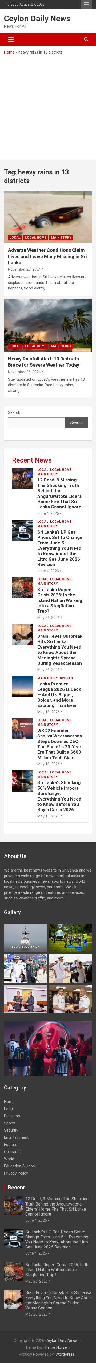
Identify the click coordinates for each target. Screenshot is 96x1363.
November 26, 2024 (24, 372)
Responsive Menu (86, 4)
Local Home (35, 237)
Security (11, 1130)
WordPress (65, 1354)
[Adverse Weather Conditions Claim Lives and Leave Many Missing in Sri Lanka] (48, 217)
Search (14, 412)
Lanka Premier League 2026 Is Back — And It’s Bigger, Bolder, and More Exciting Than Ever (59, 694)
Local (15, 237)
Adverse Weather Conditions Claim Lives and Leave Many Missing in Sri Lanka (47, 256)
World (9, 1159)
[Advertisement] (48, 105)
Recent (16, 1187)
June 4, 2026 (48, 513)
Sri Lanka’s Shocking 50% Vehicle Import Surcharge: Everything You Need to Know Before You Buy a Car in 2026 (59, 796)
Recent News (32, 460)
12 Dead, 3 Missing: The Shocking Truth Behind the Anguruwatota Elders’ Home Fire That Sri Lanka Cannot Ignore (60, 493)
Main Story (61, 237)
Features (11, 1144)
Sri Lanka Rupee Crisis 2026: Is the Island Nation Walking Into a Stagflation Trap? (59, 600)
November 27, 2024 (24, 269)
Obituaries (13, 1151)
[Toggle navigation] (11, 39)
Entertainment (16, 1137)
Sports (66, 678)
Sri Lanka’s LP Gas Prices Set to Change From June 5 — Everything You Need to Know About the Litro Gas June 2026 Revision (59, 548)
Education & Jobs (19, 1166)
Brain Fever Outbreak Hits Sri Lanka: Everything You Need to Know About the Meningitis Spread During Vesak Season (59, 650)
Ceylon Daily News (37, 18)
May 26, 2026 (48, 617)
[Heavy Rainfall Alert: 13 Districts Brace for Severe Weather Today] (48, 325)
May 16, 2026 (48, 816)
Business (12, 1116)
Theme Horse (55, 1347)
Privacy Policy (16, 1173)
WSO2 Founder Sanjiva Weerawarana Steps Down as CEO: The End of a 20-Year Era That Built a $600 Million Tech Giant (59, 744)
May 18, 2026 (48, 712)
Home (9, 1101)
